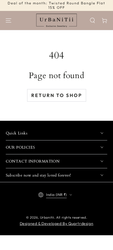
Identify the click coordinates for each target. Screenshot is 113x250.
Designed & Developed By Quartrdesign (57, 223)
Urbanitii (47, 217)
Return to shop (56, 95)
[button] (92, 20)
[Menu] (8, 20)
